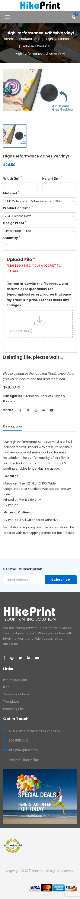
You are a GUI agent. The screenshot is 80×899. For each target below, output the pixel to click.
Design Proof (14, 223)
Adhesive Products (37, 46)
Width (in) (11, 178)
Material (10, 193)
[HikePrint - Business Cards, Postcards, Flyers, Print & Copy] (40, 5)
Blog (6, 687)
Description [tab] (12, 426)
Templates (11, 701)
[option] (40, 93)
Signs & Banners (58, 39)
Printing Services (15, 680)
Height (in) (51, 178)
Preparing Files (13, 709)
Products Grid (29, 39)
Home (8, 39)
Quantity (11, 238)
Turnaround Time (16, 694)
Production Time (17, 208)
